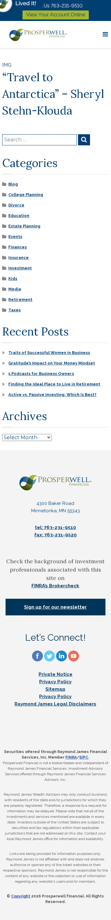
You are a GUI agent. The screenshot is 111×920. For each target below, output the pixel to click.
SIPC (83, 757)
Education (18, 215)
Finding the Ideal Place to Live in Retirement (54, 384)
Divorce (16, 205)
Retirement (20, 299)
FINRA (71, 757)
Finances (17, 247)
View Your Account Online (55, 15)
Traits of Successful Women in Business (49, 352)
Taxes (14, 310)
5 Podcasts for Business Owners (41, 373)
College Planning (25, 194)
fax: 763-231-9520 (55, 535)
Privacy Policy (55, 682)
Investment (20, 268)
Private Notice (55, 674)
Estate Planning (24, 226)
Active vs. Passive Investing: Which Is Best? (52, 394)
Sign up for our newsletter (55, 607)
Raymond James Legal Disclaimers (55, 704)
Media (14, 289)
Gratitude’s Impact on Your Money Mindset (51, 363)
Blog (13, 184)
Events (15, 236)
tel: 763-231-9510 (55, 527)
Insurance (18, 257)
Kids (12, 278)
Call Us (58, 6)
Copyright (20, 896)
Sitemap (55, 689)
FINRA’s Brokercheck (55, 586)
